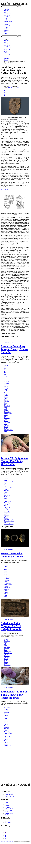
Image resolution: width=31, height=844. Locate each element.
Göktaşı (6, 566)
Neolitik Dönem (8, 719)
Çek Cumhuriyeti (8, 481)
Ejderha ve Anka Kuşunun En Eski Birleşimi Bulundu (11, 626)
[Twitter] (5, 836)
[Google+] (5, 830)
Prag (5, 483)
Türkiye (6, 721)
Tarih (5, 403)
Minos (5, 572)
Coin (5, 486)
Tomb (5, 389)
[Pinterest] (5, 832)
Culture (6, 421)
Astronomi (7, 577)
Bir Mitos (6, 27)
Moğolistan (7, 647)
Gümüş (6, 478)
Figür (5, 645)
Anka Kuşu (7, 641)
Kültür (5, 409)
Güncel (6, 427)
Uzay (5, 575)
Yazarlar (6, 12)
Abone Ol (6, 33)
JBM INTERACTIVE (7, 841)
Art (5, 416)
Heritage (6, 419)
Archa (5, 431)
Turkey (6, 722)
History (6, 415)
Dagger (6, 394)
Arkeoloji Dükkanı (9, 796)
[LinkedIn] (5, 835)
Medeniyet (7, 410)
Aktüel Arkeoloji (8, 342)
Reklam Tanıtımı (9, 813)
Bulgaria (6, 400)
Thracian (6, 383)
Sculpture (6, 712)
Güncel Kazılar (8, 13)
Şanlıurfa (6, 727)
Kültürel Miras (8, 21)
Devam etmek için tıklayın (7, 189)
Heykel (6, 710)
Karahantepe (7, 707)
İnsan (5, 716)
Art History (7, 418)
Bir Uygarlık (7, 25)
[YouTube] (5, 838)
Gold (5, 391)
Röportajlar (7, 15)
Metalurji (6, 578)
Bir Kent (6, 29)
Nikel (5, 569)
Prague (6, 489)
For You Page (7, 596)
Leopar (6, 715)
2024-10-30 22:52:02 (13, 87)
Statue (5, 713)
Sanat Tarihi (7, 406)
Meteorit (6, 565)
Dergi (5, 19)
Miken (5, 574)
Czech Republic (8, 487)
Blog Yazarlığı (7, 16)
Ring (5, 392)
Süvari (5, 369)
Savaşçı (6, 368)
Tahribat (6, 24)
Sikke (5, 480)
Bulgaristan (7, 382)
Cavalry (6, 388)
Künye (6, 821)
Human (6, 718)
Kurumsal (6, 30)
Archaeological (8, 413)
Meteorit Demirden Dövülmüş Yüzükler (12, 555)
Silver (5, 484)
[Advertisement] (15, 763)
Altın (5, 372)
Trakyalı (6, 365)
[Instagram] (5, 833)
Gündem (6, 425)
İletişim (6, 32)
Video (5, 22)
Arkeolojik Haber (8, 430)
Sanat (5, 404)
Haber (5, 424)
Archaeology (7, 412)
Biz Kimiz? (7, 822)
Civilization (7, 422)
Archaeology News (9, 521)
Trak (5, 366)
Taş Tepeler (7, 709)
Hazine (6, 379)
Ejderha (6, 639)
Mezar (5, 371)
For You (6, 595)
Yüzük (6, 374)
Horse (5, 398)
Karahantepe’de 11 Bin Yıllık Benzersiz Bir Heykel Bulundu (14, 694)
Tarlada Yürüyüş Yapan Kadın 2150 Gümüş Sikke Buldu (14, 461)
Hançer (6, 375)
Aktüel (6, 18)
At (4, 380)
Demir (5, 568)
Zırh (5, 377)
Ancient (6, 522)
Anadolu (6, 724)
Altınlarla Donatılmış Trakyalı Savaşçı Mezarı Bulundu (14, 349)
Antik (5, 407)
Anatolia (6, 725)
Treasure (6, 397)
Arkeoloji (6, 10)
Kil (5, 644)
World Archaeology (9, 524)
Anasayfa (6, 9)
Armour (6, 395)
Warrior (6, 386)
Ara (19, 6)
